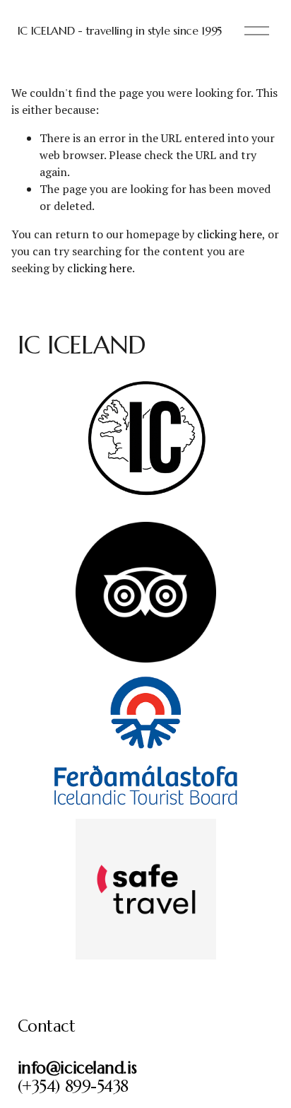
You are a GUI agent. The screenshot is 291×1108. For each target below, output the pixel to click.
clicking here (229, 234)
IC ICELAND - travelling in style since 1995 (120, 30)
